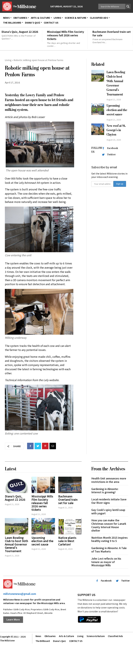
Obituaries (50, 636)
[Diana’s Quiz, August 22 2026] (16, 485)
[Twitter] (38, 446)
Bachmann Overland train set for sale (111, 33)
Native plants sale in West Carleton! (67, 541)
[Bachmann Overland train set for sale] (70, 485)
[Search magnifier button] (128, 6)
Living (8, 60)
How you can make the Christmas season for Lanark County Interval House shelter (108, 525)
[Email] (52, 446)
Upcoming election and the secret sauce (117, 110)
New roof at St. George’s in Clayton (116, 130)
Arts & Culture (66, 636)
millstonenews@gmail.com (19, 593)
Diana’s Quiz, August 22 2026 (20, 32)
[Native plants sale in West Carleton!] (70, 526)
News (38, 636)
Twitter (111, 154)
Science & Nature (96, 636)
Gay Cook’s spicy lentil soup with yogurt (108, 511)
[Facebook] (30, 446)
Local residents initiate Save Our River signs (109, 501)
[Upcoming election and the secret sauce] (97, 109)
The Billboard (43, 641)
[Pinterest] (45, 446)
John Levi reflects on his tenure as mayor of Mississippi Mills (106, 562)
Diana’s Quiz (59, 641)
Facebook (112, 148)
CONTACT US (75, 641)
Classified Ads (115, 636)
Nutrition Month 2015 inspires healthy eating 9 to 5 (109, 539)
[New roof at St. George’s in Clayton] (97, 129)
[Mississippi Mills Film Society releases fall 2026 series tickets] (43, 485)
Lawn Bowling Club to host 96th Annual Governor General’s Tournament (16, 544)
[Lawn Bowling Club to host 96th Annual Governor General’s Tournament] (97, 75)
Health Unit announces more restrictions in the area (108, 480)
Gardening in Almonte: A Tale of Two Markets (109, 549)
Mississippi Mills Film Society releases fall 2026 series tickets (65, 35)
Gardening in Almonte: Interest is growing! (104, 490)
